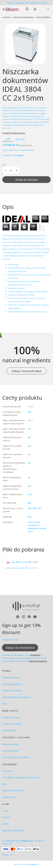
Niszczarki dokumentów (23, 17)
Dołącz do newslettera (20, 647)
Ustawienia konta (11, 717)
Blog (4, 784)
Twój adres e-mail (10, 639)
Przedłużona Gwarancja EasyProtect (20, 777)
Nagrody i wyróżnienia (13, 830)
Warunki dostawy (11, 744)
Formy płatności (10, 750)
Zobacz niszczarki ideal (26, 371)
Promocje (7, 771)
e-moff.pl (6, 17)
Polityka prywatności (12, 684)
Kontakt (6, 817)
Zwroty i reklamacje (12, 690)
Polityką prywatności (38, 661)
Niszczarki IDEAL (43, 17)
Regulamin (35, 655)
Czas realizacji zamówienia (15, 757)
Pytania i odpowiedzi (12, 790)
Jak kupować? (8, 797)
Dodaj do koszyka (26, 179)
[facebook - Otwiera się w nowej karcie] (29, 617)
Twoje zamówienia (11, 723)
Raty (4, 703)
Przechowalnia (9, 730)
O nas (5, 810)
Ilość (4, 164)
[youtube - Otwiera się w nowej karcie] (35, 617)
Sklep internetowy (25, 864)
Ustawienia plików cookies (15, 697)
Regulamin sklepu (11, 677)
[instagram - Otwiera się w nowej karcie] (23, 617)
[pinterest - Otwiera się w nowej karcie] (17, 617)
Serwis (5, 823)
